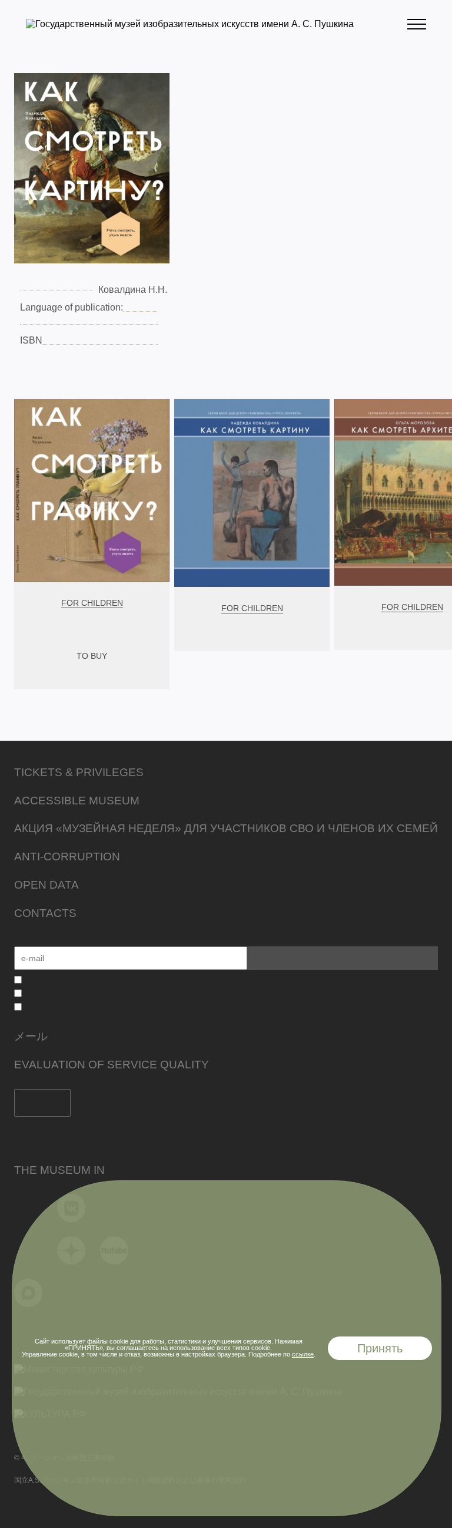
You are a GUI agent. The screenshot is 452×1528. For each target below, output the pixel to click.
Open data (46, 885)
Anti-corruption (67, 856)
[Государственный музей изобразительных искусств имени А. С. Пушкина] (190, 24)
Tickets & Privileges (79, 772)
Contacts (45, 913)
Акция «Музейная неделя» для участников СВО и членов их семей (226, 828)
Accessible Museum (76, 800)
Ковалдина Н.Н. (132, 290)
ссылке (303, 1354)
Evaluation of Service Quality (111, 1064)
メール (31, 1036)
